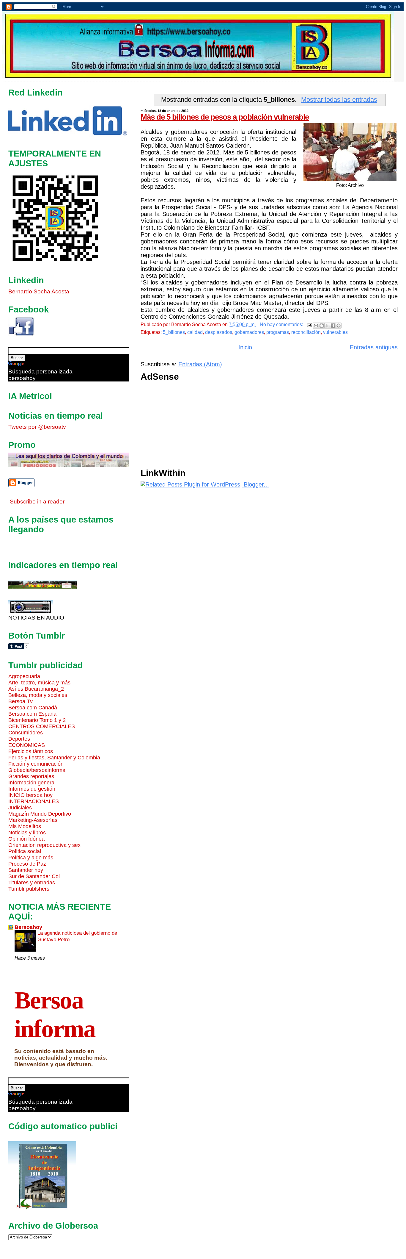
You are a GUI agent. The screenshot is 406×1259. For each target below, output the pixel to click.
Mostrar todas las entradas (339, 99)
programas (277, 332)
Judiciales (20, 808)
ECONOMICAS (26, 745)
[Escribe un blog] (322, 326)
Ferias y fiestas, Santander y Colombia (54, 758)
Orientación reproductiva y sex (44, 845)
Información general (32, 783)
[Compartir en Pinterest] (339, 326)
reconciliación (306, 332)
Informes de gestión (31, 789)
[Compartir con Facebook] (333, 326)
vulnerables (335, 332)
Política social (24, 851)
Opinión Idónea (26, 839)
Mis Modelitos (24, 826)
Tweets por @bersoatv (37, 427)
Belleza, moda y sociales (37, 695)
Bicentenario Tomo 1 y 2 (37, 720)
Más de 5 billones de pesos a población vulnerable (225, 116)
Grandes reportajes (31, 776)
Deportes (19, 739)
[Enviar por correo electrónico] (316, 326)
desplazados (218, 332)
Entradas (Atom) (200, 364)
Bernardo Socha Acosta (38, 291)
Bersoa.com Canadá (32, 708)
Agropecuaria (24, 676)
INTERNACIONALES (33, 801)
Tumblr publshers (28, 889)
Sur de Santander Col (34, 876)
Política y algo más (30, 858)
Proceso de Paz (27, 864)
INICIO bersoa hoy (30, 795)
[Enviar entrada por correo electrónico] (308, 324)
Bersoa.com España (32, 714)
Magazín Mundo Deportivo (39, 814)
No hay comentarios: (282, 324)
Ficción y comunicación (36, 764)
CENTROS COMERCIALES (41, 726)
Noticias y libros (27, 833)
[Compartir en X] (327, 326)
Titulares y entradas (31, 883)
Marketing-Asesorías (32, 820)
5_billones (174, 332)
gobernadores (249, 332)
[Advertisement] (269, 426)
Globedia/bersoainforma (36, 770)
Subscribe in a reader (37, 501)
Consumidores (25, 733)
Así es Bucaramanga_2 (36, 689)
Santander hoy (25, 870)
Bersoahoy (28, 927)
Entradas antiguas (374, 347)
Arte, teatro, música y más (39, 683)
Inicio (245, 347)
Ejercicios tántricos (30, 751)
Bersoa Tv (20, 701)
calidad (195, 332)
